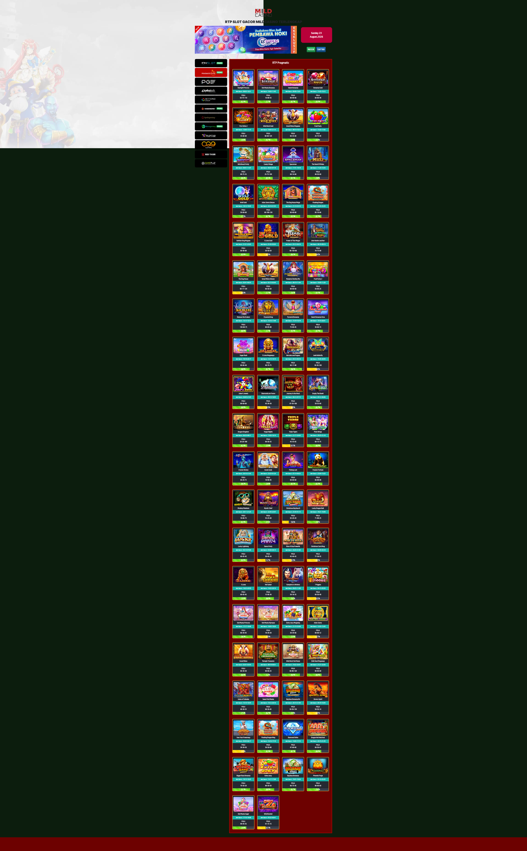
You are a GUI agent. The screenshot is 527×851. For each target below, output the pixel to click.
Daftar (321, 49)
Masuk (311, 49)
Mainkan (243, 86)
